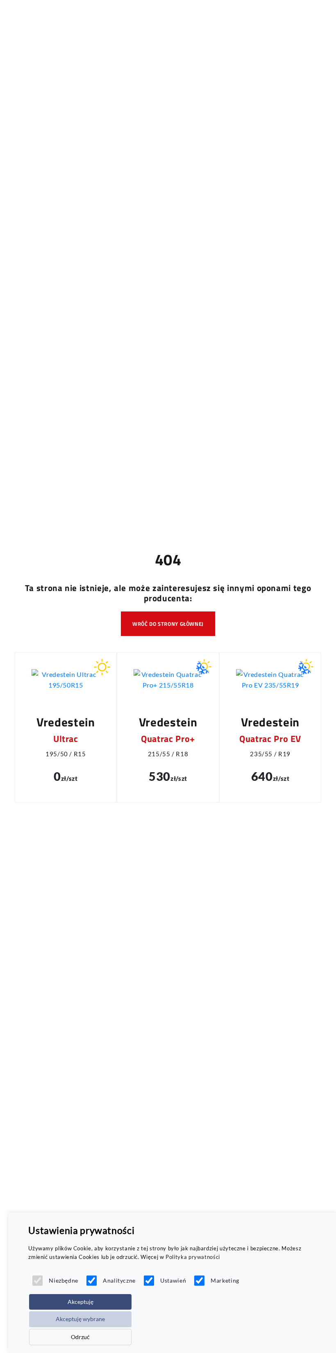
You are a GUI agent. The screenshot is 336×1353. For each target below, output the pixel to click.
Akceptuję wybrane (80, 1318)
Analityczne (119, 1280)
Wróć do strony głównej (168, 624)
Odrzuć (80, 1336)
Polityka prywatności (193, 1257)
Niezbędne (63, 1280)
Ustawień (173, 1280)
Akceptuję (80, 1301)
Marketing (225, 1280)
